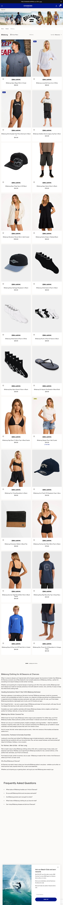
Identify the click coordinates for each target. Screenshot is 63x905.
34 (47, 177)
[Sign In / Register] (56, 6)
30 (42, 177)
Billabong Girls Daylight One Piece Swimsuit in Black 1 (16, 134)
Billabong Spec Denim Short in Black (47, 186)
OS (16, 177)
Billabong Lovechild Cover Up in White (47, 83)
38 (51, 177)
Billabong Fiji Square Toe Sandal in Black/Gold (47, 389)
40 (54, 177)
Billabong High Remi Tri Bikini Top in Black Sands (16, 440)
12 (46, 74)
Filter (15, 34)
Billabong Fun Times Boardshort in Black (16, 493)
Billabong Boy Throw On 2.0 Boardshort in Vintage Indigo (47, 648)
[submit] (61, 10)
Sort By (52, 34)
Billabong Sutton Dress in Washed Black (47, 237)
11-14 (48, 279)
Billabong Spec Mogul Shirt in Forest (16, 83)
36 (49, 177)
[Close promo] (61, 2)
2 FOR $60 (47, 444)
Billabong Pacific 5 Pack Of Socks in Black (47, 338)
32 (44, 177)
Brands (7, 28)
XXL (20, 74)
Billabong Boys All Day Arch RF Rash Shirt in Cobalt (16, 647)
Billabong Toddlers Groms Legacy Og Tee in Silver (47, 133)
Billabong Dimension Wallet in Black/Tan (16, 544)
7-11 (45, 279)
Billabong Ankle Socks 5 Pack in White (16, 338)
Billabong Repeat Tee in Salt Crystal (47, 440)
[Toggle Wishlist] (16, 332)
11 (51, 380)
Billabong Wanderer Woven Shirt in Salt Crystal (16, 237)
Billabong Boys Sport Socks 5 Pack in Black (16, 389)
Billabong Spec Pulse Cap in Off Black (16, 186)
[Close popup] (58, 867)
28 (39, 177)
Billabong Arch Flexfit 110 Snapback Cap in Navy (47, 493)
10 (44, 74)
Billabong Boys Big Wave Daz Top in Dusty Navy (47, 595)
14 (48, 74)
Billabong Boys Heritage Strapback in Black (16, 287)
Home (2, 28)
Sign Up (46, 899)
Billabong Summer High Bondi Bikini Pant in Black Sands (16, 595)
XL (17, 74)
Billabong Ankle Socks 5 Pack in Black (47, 287)
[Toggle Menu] (2, 6)
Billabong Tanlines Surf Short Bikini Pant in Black (46, 544)
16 (51, 74)
